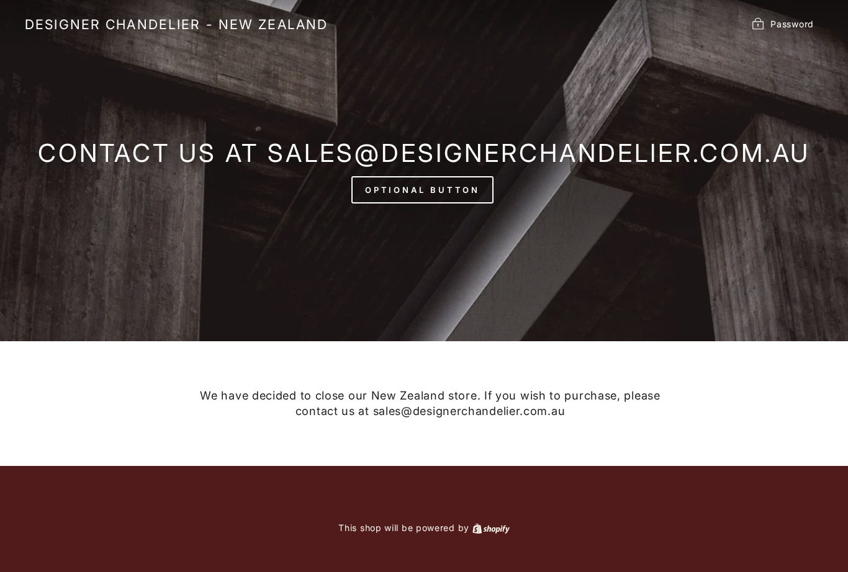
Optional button (422, 190)
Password (792, 23)
